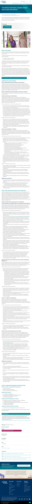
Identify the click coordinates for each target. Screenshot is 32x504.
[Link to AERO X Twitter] (27, 499)
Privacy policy (26, 483)
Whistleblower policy (27, 488)
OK (29, 502)
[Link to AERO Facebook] (24, 499)
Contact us (18, 484)
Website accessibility (27, 486)
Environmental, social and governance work (27, 490)
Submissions (11, 491)
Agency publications (12, 489)
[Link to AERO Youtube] (29, 499)
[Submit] (30, 1)
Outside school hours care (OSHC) (7, 430)
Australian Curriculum (16, 221)
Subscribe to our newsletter (23, 465)
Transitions (4, 443)
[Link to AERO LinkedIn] (22, 499)
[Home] (3, 2)
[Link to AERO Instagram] (19, 499)
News (10, 492)
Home (3, 14)
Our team (10, 484)
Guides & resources (7, 14)
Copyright (25, 485)
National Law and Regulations (8, 342)
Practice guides (13, 14)
